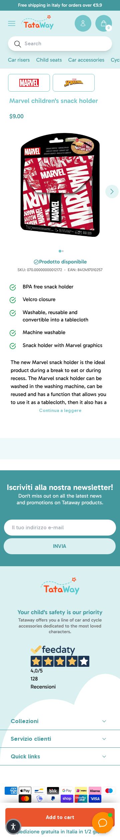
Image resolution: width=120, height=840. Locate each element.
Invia (60, 546)
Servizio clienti (31, 738)
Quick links (25, 756)
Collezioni (24, 721)
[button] (11, 23)
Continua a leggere (60, 410)
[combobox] (66, 44)
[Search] (18, 44)
